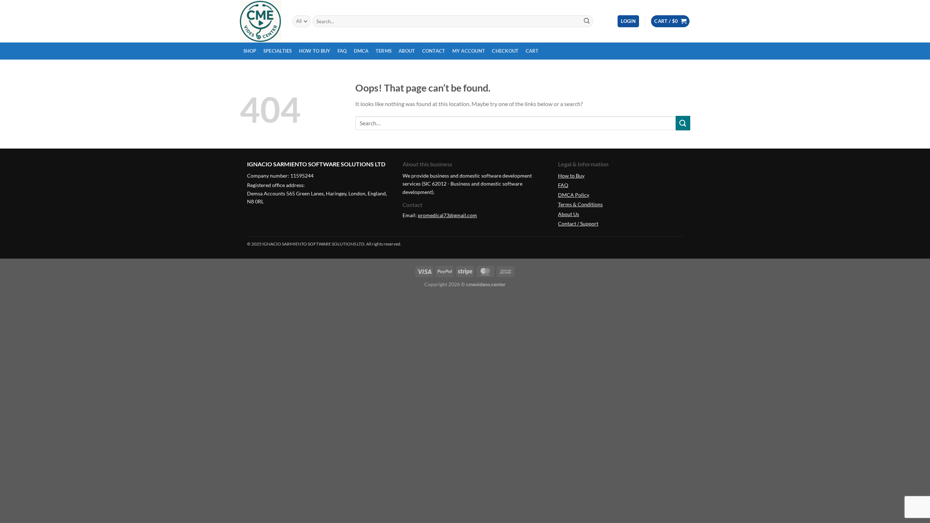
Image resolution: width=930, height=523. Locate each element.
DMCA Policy (573, 195)
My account (468, 51)
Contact (433, 51)
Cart (532, 51)
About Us (568, 214)
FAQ (342, 51)
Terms (384, 51)
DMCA (361, 51)
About (407, 51)
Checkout (505, 51)
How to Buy (315, 51)
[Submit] (587, 21)
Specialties (277, 51)
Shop (249, 51)
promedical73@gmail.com (447, 215)
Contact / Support (578, 223)
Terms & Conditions (580, 204)
